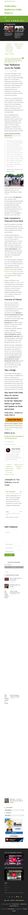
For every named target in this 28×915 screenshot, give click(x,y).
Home (5, 890)
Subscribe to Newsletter (14, 562)
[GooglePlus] (9, 441)
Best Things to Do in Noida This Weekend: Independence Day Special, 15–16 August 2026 (19, 35)
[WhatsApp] (18, 20)
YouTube (7, 438)
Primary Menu (11, 1)
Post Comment (9, 555)
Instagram (20, 436)
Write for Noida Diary (20, 900)
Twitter (6, 194)
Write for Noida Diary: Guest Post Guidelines (14, 892)
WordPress (11, 909)
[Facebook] (11, 20)
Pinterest (14, 438)
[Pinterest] (17, 20)
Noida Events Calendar (14, 425)
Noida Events (13, 59)
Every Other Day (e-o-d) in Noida (16, 579)
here (10, 429)
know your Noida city (11, 444)
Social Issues (7, 62)
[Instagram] (15, 20)
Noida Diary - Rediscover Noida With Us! (13, 9)
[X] (13, 20)
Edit (21, 493)
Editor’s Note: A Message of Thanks (18, 46)
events (5, 444)
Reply (20, 491)
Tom (7, 511)
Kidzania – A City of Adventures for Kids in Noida (16, 800)
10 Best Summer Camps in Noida (14, 696)
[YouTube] (20, 20)
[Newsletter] (22, 20)
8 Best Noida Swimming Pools (15, 592)
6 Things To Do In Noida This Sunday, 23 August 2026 (8, 34)
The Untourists (10, 491)
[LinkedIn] (13, 441)
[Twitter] (7, 441)
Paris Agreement (19, 282)
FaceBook (7, 436)
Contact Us (6, 887)
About (5, 885)
